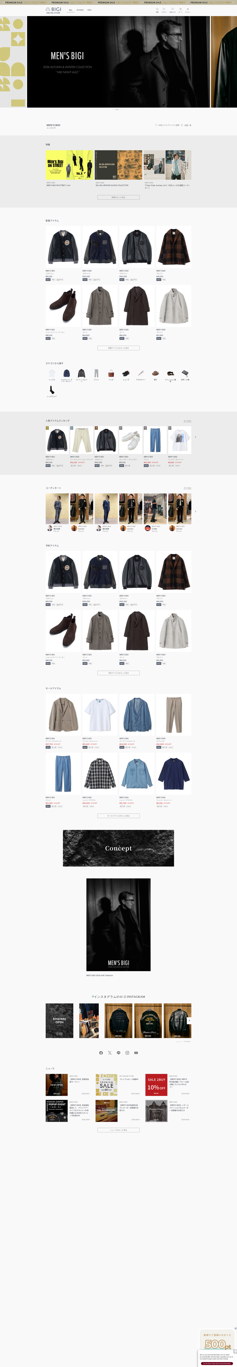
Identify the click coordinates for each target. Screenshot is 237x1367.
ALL (70, 10)
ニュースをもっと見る (118, 1130)
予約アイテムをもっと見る (118, 673)
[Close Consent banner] (235, 1351)
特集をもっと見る (118, 197)
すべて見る (187, 421)
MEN (89, 10)
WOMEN (80, 10)
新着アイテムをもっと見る (118, 348)
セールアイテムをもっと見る (118, 816)
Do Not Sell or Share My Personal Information (217, 1363)
